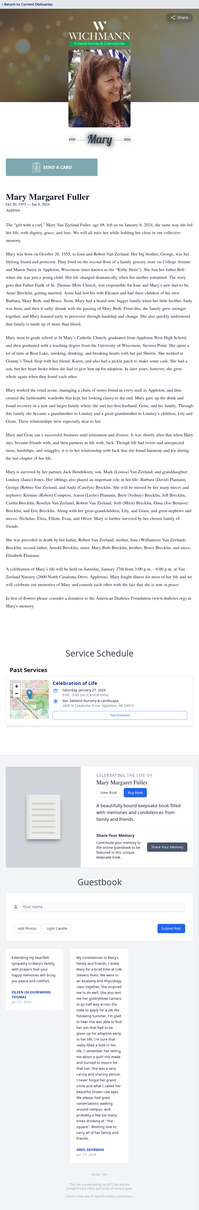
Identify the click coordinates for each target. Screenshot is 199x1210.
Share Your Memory (167, 847)
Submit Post (171, 928)
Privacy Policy (86, 1188)
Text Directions (120, 715)
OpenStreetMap (105, 1196)
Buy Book (135, 792)
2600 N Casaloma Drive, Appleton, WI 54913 (98, 705)
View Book (108, 792)
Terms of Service (112, 1188)
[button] (29, 694)
